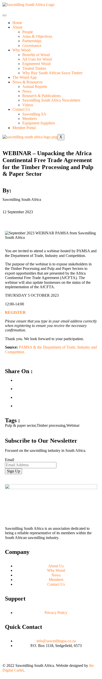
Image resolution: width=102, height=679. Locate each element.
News (26, 91)
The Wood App (24, 77)
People (27, 32)
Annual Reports (34, 86)
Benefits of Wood (36, 55)
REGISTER (15, 312)
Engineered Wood (36, 64)
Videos (27, 105)
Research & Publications (41, 96)
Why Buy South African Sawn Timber (52, 73)
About (17, 27)
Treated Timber (34, 68)
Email (9, 460)
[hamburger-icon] (4, 15)
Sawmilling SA (34, 114)
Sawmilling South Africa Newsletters (51, 100)
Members (29, 118)
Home (17, 23)
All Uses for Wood (37, 59)
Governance (31, 45)
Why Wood (21, 50)
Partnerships (31, 41)
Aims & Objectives (37, 36)
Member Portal (24, 128)
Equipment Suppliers (38, 123)
